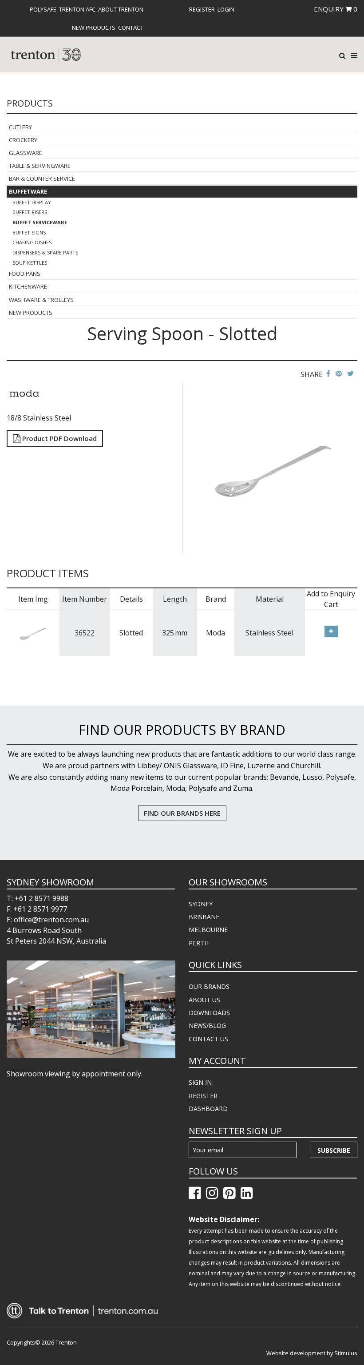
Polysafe (43, 9)
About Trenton (120, 9)
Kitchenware (28, 286)
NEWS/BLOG (207, 1025)
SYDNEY (201, 904)
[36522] (33, 632)
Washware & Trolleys (41, 300)
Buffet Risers (29, 212)
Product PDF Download (58, 438)
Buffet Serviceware (39, 222)
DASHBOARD (208, 1108)
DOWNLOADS (209, 1012)
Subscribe (333, 1150)
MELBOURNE (208, 929)
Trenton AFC (77, 9)
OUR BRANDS (209, 986)
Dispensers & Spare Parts (45, 252)
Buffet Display (31, 202)
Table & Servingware (40, 166)
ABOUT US (204, 1000)
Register (202, 9)
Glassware (25, 153)
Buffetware (28, 191)
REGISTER (203, 1095)
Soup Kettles (29, 262)
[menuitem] (43, 9)
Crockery (23, 140)
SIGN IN (200, 1082)
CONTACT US (208, 1039)
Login (226, 9)
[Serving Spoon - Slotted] (273, 466)
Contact (130, 28)
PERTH (199, 943)
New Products (93, 28)
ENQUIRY (335, 8)
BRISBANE (204, 917)
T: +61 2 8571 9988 (37, 898)
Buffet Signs (29, 232)
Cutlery (20, 127)
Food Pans (24, 274)
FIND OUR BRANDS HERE (182, 813)
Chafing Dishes (31, 242)
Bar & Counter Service (42, 179)
